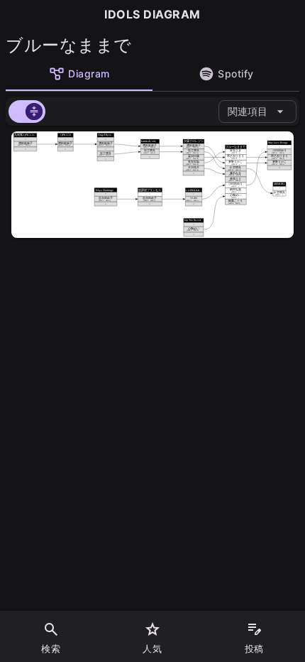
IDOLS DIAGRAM (152, 14)
